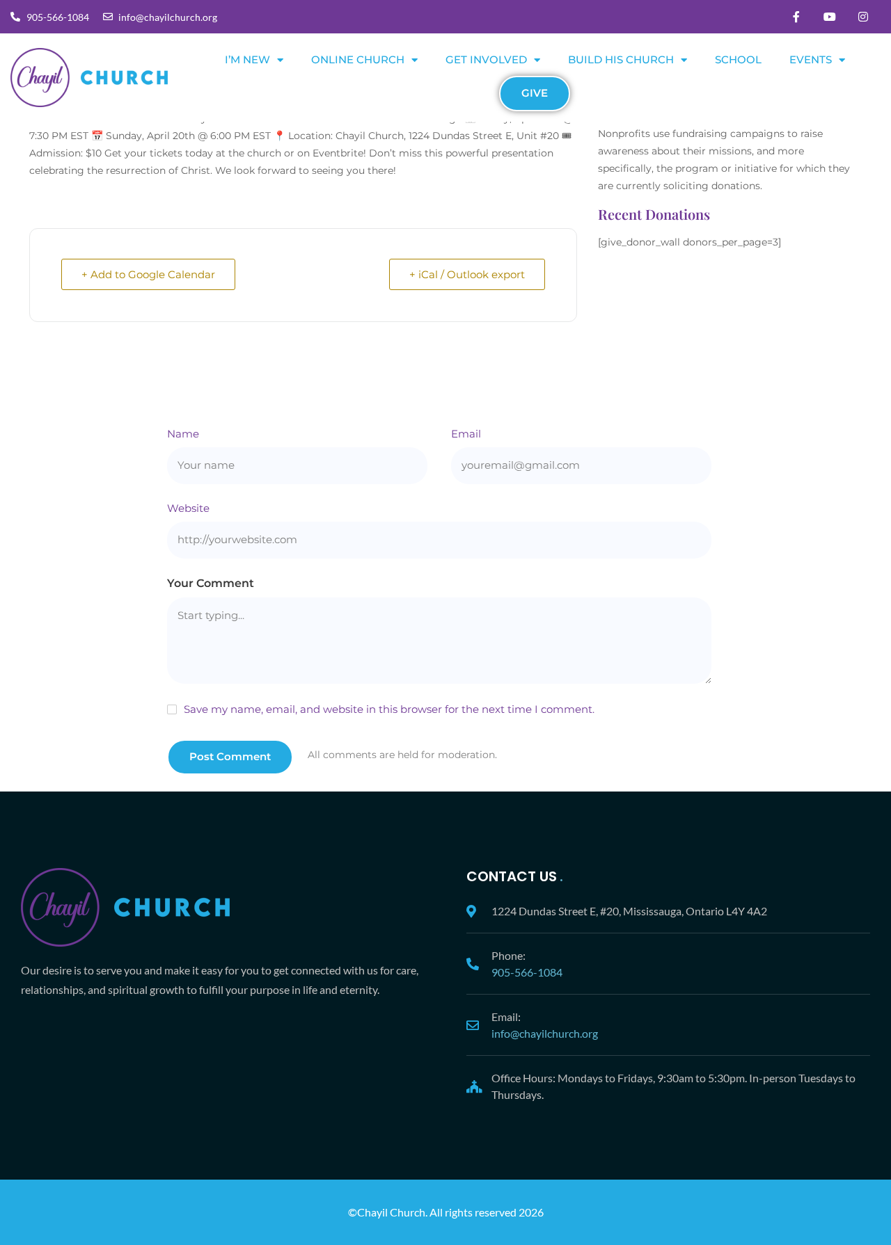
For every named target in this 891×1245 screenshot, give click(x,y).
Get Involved (486, 59)
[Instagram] (863, 16)
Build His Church (621, 59)
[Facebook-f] (796, 16)
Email (466, 433)
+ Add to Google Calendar (148, 274)
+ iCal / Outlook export (467, 274)
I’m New (247, 59)
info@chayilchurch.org (544, 1033)
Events (810, 59)
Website (188, 508)
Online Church (357, 59)
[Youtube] (829, 16)
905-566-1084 (526, 972)
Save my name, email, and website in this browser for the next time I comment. (389, 709)
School (738, 59)
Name (183, 433)
